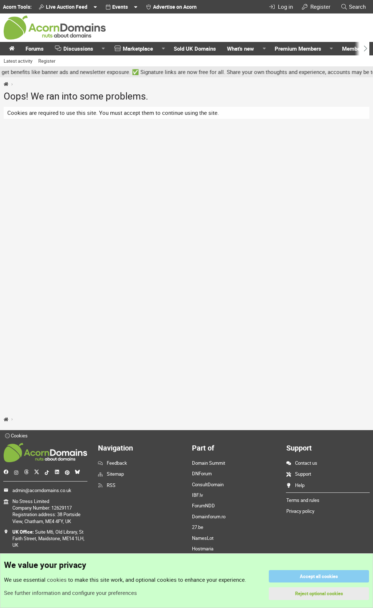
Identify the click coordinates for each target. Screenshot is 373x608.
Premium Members (298, 48)
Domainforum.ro (208, 516)
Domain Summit (208, 463)
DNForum (202, 473)
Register (46, 61)
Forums (34, 48)
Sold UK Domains (195, 48)
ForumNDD (203, 505)
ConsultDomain (208, 484)
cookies (57, 579)
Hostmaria (202, 548)
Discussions (78, 48)
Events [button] (120, 6)
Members (353, 48)
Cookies (19, 435)
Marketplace (138, 48)
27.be (197, 527)
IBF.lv (197, 495)
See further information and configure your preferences (70, 592)
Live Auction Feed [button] (66, 6)
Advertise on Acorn (175, 6)
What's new (240, 48)
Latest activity (18, 61)
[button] (103, 48)
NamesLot (202, 538)
